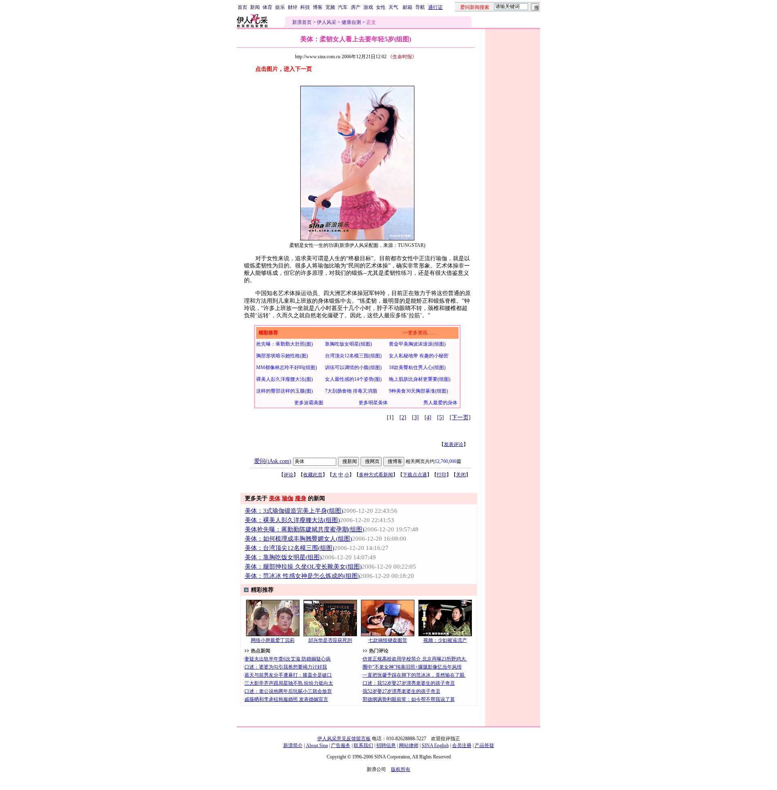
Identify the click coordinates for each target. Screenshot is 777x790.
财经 (292, 7)
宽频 (330, 7)
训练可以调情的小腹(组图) (353, 367)
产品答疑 (484, 745)
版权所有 (400, 769)
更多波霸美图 (308, 403)
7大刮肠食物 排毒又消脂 (351, 391)
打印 (441, 475)
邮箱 (407, 7)
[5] (440, 417)
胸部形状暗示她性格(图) (282, 356)
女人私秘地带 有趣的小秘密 (418, 356)
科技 (305, 7)
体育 (267, 7)
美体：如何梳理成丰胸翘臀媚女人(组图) (298, 538)
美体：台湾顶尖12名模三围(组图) (289, 548)
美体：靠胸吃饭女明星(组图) (283, 557)
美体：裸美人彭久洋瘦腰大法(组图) (292, 520)
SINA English (435, 745)
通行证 (435, 7)
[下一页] (460, 417)
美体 (274, 498)
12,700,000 (445, 461)
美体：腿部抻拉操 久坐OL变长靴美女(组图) (303, 566)
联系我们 (363, 745)
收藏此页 (313, 475)
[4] (428, 417)
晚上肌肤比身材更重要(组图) (419, 379)
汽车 (343, 7)
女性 (381, 7)
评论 (288, 475)
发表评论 (453, 444)
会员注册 (461, 745)
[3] (415, 417)
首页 (242, 7)
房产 (356, 7)
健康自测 (351, 22)
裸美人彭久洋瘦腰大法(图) (284, 379)
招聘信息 (386, 745)
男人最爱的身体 (440, 403)
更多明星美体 (373, 403)
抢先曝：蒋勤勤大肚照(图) (284, 344)
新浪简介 (293, 745)
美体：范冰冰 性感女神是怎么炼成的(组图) (302, 576)
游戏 (368, 7)
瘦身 (300, 498)
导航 (420, 7)
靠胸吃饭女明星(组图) (348, 344)
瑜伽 (287, 498)
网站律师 (408, 745)
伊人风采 (326, 22)
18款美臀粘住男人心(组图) (417, 367)
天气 (393, 7)
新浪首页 (302, 22)
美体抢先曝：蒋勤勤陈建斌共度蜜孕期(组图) (304, 529)
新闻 (255, 7)
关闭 (461, 475)
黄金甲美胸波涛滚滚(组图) (417, 344)
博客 (318, 7)
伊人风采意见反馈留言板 (344, 738)
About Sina (317, 745)
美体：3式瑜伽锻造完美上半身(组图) (294, 511)
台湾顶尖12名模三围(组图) (353, 356)
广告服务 (340, 745)
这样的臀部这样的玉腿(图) (284, 391)
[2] (402, 417)
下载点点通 (415, 475)
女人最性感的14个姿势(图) (353, 379)
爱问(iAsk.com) (272, 461)
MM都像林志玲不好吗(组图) (286, 367)
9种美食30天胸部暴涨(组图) (418, 391)
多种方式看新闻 (376, 475)
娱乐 (280, 7)
